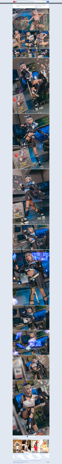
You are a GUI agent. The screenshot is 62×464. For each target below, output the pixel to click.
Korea (25, 3)
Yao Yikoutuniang (39, 6)
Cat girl (19, 457)
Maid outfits (26, 457)
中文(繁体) (24, 460)
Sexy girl (47, 457)
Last (34, 436)
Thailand (31, 3)
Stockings (35, 456)
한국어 (28, 460)
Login (33, 1)
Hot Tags (17, 3)
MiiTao (26, 455)
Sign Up (31, 1)
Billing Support (19, 462)
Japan (23, 3)
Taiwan (28, 3)
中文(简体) (19, 460)
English (26, 460)
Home (14, 3)
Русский (35, 460)
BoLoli (44, 455)
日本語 (21, 460)
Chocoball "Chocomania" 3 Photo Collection (35, 453)
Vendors (40, 3)
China (20, 3)
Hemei (17, 456)
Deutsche (38, 460)
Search (48, 1)
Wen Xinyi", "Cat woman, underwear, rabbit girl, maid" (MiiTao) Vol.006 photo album (25, 454)
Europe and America (35, 3)
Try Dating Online (47, 3)
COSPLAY (38, 7)
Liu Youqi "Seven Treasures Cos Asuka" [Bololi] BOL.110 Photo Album (44, 454)
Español (30, 460)
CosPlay (17, 455)
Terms (13, 462)
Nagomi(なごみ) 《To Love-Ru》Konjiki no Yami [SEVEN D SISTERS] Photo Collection (17, 454)
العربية (40, 460)
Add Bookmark (43, 0)
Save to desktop (47, 0)
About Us (22, 462)
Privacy (16, 462)
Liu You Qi (44, 456)
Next (32, 436)
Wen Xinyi (26, 456)
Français (33, 460)
